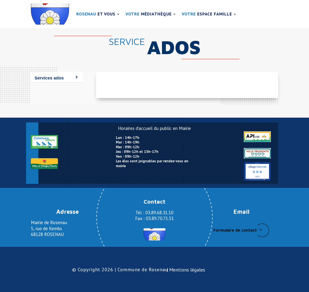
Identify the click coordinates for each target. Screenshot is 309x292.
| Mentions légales (186, 270)
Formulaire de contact (235, 230)
